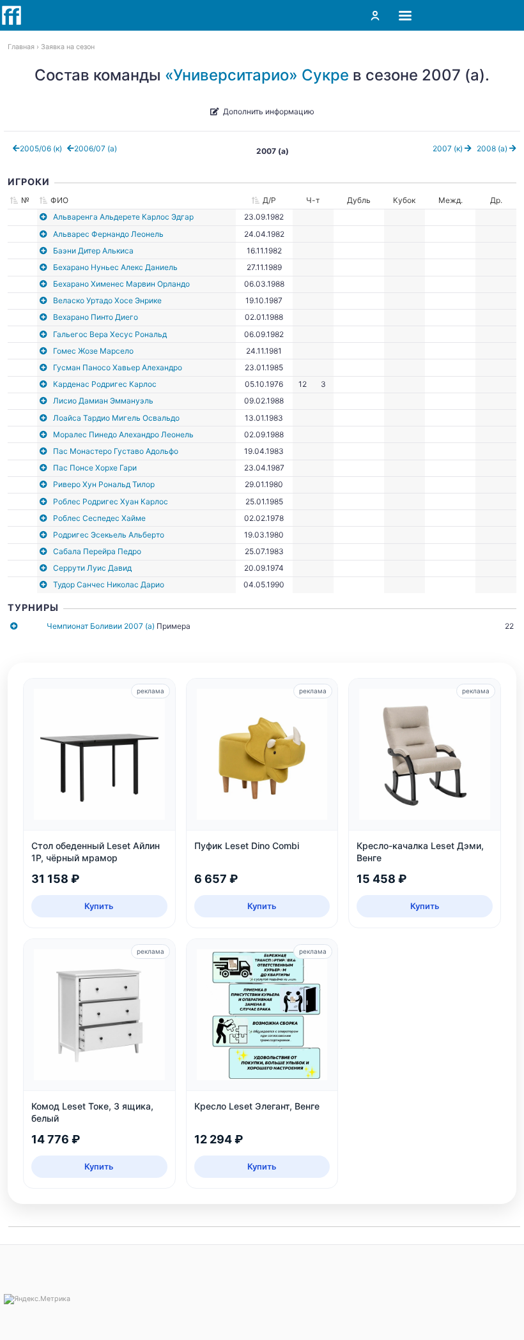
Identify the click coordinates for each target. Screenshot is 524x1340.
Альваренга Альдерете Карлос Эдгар (123, 217)
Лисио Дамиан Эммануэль (103, 400)
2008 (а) (493, 148)
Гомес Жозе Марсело (93, 351)
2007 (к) (449, 148)
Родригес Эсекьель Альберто (108, 534)
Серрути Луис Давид (92, 568)
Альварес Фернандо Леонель (108, 234)
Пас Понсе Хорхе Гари (95, 467)
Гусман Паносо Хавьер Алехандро (117, 367)
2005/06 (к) (41, 148)
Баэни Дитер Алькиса (93, 250)
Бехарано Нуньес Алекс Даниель (115, 267)
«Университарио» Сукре (257, 75)
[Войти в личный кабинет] (375, 15)
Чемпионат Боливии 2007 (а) (101, 626)
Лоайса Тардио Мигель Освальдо (116, 418)
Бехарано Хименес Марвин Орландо (121, 284)
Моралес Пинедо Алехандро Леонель (123, 434)
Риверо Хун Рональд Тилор (104, 484)
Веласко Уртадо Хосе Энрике (107, 300)
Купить (99, 906)
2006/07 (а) (95, 148)
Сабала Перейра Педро (97, 551)
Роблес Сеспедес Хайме (99, 518)
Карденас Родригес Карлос (105, 384)
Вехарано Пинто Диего (95, 317)
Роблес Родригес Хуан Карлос (110, 501)
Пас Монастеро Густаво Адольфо (115, 451)
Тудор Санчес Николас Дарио (108, 584)
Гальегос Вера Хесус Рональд (110, 334)
